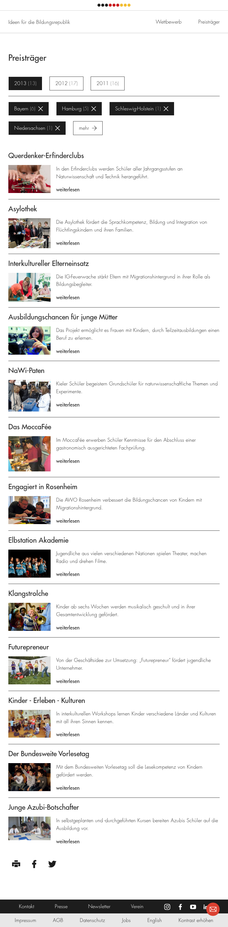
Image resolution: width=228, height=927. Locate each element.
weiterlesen (68, 189)
